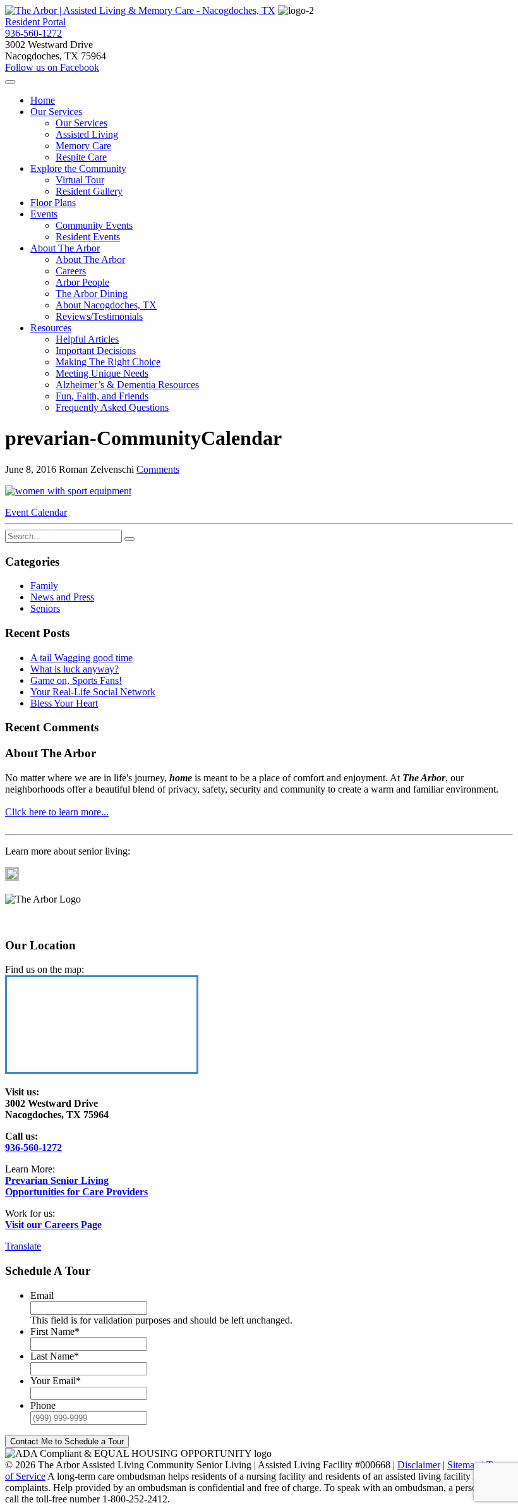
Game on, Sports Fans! (76, 680)
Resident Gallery (89, 191)
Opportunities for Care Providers (76, 1191)
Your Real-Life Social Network (92, 691)
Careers (71, 270)
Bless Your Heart (64, 703)
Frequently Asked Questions (112, 407)
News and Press (62, 597)
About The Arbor (65, 248)
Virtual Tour (80, 179)
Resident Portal (35, 21)
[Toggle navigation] (10, 82)
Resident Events (88, 236)
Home (42, 100)
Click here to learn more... (57, 812)
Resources (50, 327)
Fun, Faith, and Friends (102, 396)
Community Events (94, 225)
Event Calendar (36, 512)
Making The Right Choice (108, 361)
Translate (23, 1246)
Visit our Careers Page (53, 1224)
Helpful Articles (87, 339)
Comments (157, 469)
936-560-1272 (33, 33)
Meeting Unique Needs (102, 373)
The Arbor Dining (92, 293)
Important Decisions (96, 350)
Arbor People (82, 282)
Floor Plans (53, 202)
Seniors (45, 608)
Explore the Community (78, 168)
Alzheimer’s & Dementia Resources (127, 384)
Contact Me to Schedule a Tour (67, 1441)
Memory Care (83, 145)
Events (43, 214)
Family (44, 585)
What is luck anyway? (74, 669)
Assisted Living (87, 134)
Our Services (56, 111)
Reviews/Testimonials (99, 316)
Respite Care (81, 157)
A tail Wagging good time (81, 657)
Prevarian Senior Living (57, 1180)
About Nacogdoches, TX (106, 305)
